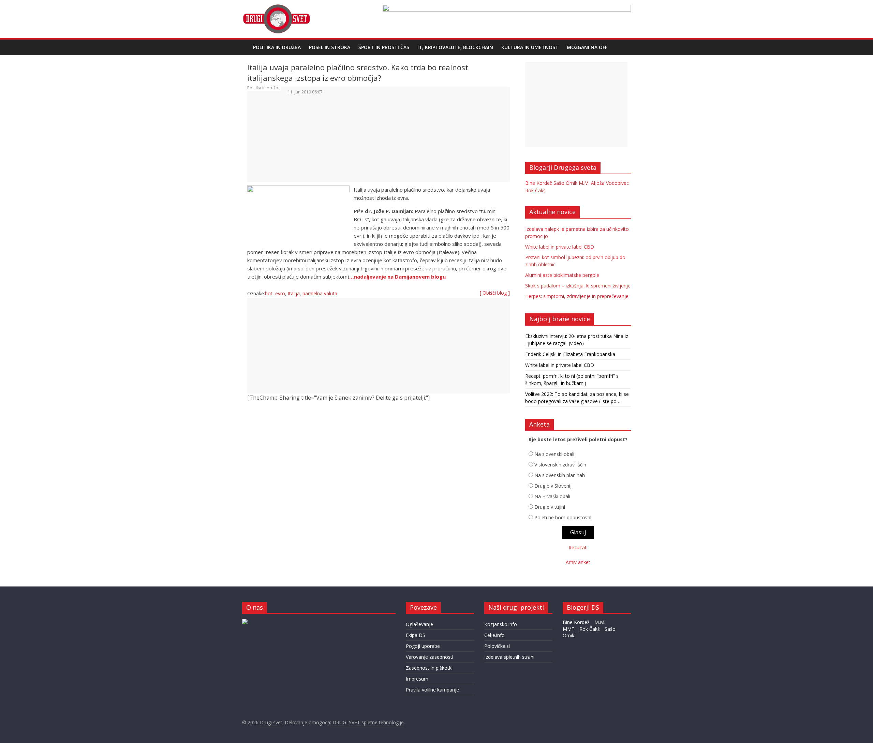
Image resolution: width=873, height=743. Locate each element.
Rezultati (578, 547)
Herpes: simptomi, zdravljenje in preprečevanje (576, 296)
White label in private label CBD (559, 246)
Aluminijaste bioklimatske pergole (562, 275)
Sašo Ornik (565, 183)
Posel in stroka (329, 47)
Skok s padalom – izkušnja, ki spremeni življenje (578, 285)
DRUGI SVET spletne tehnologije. (368, 722)
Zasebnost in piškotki (429, 668)
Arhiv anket (578, 562)
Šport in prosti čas (383, 47)
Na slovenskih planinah (559, 475)
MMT (569, 629)
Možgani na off (587, 47)
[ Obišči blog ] (495, 292)
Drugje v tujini (549, 507)
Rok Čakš (535, 190)
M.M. (584, 183)
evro (280, 293)
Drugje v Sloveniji (553, 485)
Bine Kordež (538, 183)
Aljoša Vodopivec (610, 183)
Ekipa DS (415, 635)
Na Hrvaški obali (552, 496)
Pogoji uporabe (423, 646)
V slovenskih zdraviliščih (560, 464)
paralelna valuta (319, 293)
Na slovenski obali (554, 454)
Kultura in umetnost (530, 47)
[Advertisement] (378, 144)
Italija (294, 293)
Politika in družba (277, 47)
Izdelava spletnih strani (509, 657)
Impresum (417, 678)
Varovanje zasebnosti (429, 657)
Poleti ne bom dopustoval (562, 517)
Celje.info (494, 635)
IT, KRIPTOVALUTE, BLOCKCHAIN (455, 47)
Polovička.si (497, 646)
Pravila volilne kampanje (432, 689)
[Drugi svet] (276, 7)
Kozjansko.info (500, 624)
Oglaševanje (419, 624)
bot (268, 293)
